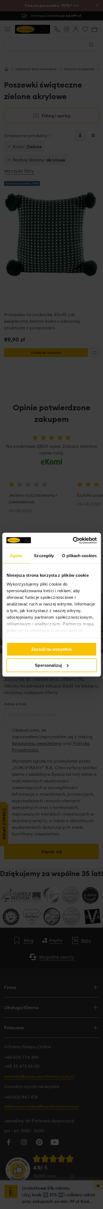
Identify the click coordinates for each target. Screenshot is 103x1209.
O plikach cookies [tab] (79, 555)
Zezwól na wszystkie (51, 649)
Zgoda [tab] (16, 555)
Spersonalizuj (48, 665)
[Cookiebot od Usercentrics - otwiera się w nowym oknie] (73, 540)
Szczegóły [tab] (44, 555)
